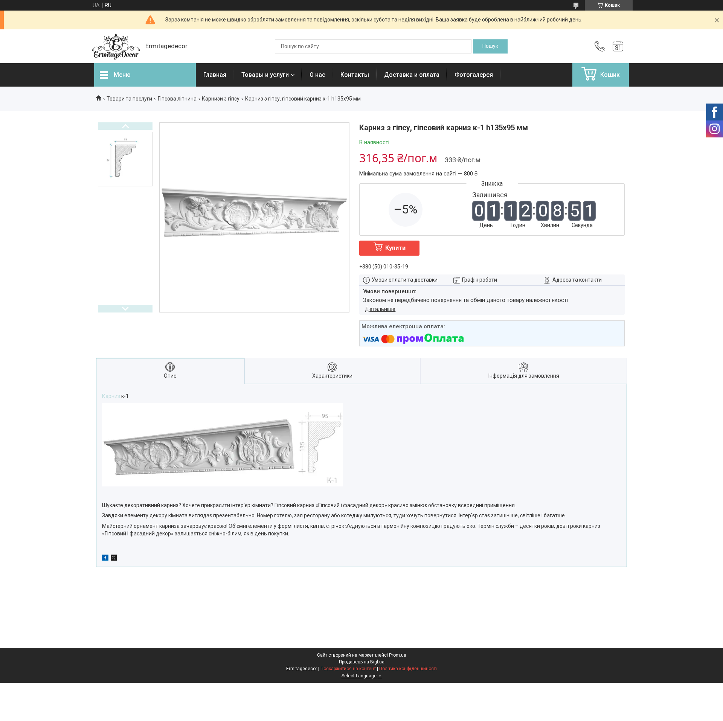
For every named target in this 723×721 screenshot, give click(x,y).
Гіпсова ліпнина (177, 99)
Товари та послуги (129, 99)
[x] (114, 559)
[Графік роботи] (618, 46)
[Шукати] (490, 46)
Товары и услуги (265, 74)
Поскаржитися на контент (348, 668)
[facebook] (105, 559)
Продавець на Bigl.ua (361, 662)
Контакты (354, 74)
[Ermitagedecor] (116, 46)
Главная (214, 74)
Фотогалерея (474, 74)
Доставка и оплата (411, 74)
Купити (395, 248)
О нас (317, 74)
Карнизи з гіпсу (220, 99)
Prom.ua (397, 655)
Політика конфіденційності (408, 668)
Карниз (111, 396)
